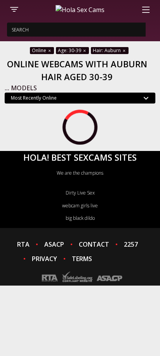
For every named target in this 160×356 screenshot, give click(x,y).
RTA (23, 244)
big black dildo (80, 218)
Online (39, 50)
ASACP (54, 244)
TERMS (82, 258)
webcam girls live (80, 205)
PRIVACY (44, 258)
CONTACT (94, 244)
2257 (131, 244)
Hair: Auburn (107, 50)
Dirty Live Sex (80, 192)
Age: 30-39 (70, 50)
